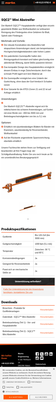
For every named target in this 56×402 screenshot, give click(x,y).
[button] (28, 391)
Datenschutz (41, 364)
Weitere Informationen (42, 378)
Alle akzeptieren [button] (15, 397)
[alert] (28, 384)
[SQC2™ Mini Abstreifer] (28, 180)
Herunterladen (46, 310)
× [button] (54, 369)
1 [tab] (30, 219)
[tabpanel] (28, 208)
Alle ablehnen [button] (41, 397)
